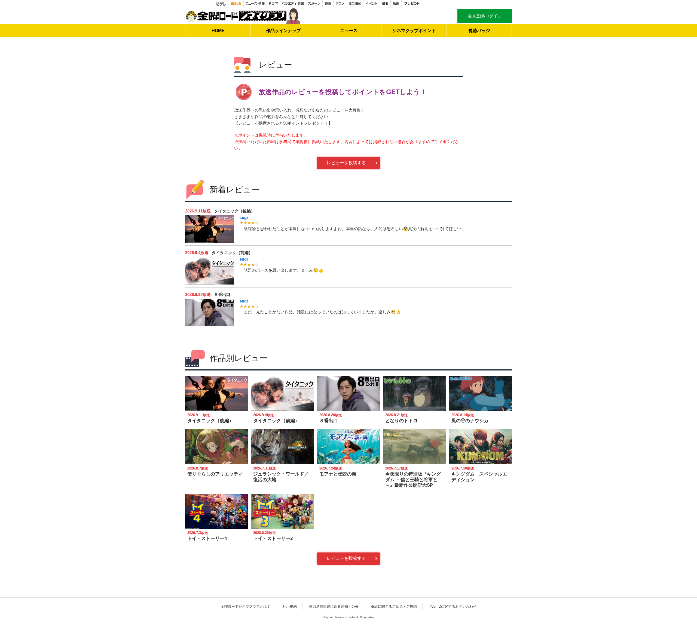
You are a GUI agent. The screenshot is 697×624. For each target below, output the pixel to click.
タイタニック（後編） (234, 211)
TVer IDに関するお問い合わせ (452, 606)
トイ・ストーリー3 (273, 538)
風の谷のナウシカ (469, 420)
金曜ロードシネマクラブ (242, 16)
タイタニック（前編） (232, 252)
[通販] (385, 4)
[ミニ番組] (355, 4)
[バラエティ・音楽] (293, 4)
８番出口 (222, 294)
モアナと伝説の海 (337, 474)
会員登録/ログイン (485, 16)
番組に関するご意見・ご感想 (394, 606)
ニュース (348, 30)
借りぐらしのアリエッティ (215, 474)
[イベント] (371, 4)
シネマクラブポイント (414, 30)
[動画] (396, 4)
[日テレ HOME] (222, 4)
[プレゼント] (412, 4)
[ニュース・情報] (255, 4)
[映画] (328, 4)
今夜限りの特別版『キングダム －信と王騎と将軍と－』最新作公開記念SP (413, 479)
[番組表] (236, 4)
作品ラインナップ (283, 30)
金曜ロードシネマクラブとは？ (245, 606)
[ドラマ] (273, 4)
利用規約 (290, 606)
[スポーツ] (314, 4)
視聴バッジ (479, 30)
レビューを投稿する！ (348, 162)
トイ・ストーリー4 (207, 538)
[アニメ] (340, 4)
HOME (218, 30)
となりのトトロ (401, 420)
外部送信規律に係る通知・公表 (334, 606)
